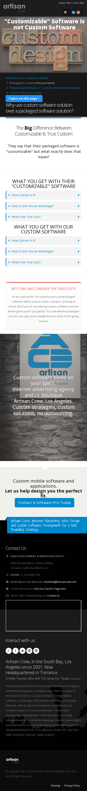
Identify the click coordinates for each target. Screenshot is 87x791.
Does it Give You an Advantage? (33, 206)
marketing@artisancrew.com (60, 581)
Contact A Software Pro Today (44, 502)
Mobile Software (38, 78)
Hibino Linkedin (29, 651)
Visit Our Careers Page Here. (50, 588)
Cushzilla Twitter (22, 651)
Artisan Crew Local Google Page (9, 651)
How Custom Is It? (24, 195)
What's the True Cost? (26, 217)
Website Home (15, 78)
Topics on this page (23, 98)
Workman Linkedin (36, 651)
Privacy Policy (72, 785)
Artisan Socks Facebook (16, 651)
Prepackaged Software (23, 88)
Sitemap (55, 785)
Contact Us (53, 595)
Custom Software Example (25, 92)
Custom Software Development (61, 88)
